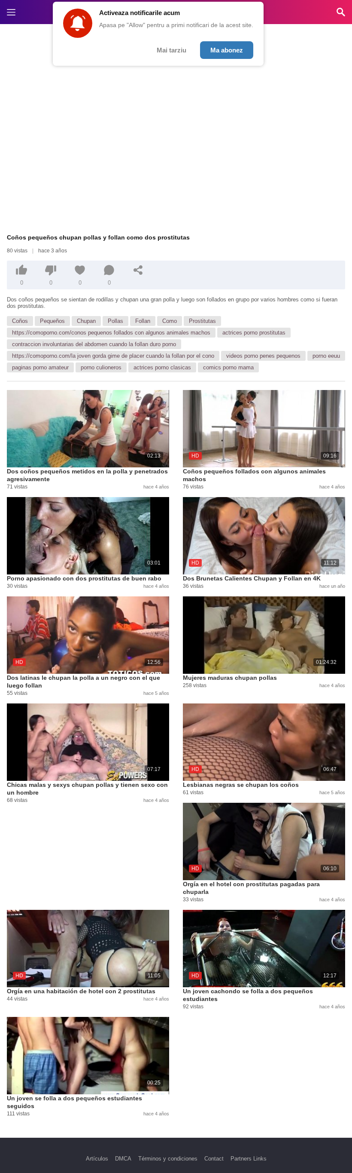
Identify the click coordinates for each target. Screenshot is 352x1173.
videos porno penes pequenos (263, 356)
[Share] (138, 270)
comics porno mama (228, 367)
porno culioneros (101, 367)
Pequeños (52, 321)
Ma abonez (226, 50)
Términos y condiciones (167, 1158)
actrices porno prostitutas (253, 332)
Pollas (115, 321)
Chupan (86, 321)
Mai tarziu (171, 50)
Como (169, 321)
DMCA (123, 1158)
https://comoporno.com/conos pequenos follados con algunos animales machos (111, 332)
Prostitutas (202, 321)
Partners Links (249, 1158)
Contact (214, 1158)
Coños (20, 321)
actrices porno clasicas (162, 367)
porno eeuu (326, 356)
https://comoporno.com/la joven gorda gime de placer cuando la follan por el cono (113, 356)
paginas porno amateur (40, 367)
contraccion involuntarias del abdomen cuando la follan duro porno (94, 344)
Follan (142, 321)
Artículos (97, 1158)
